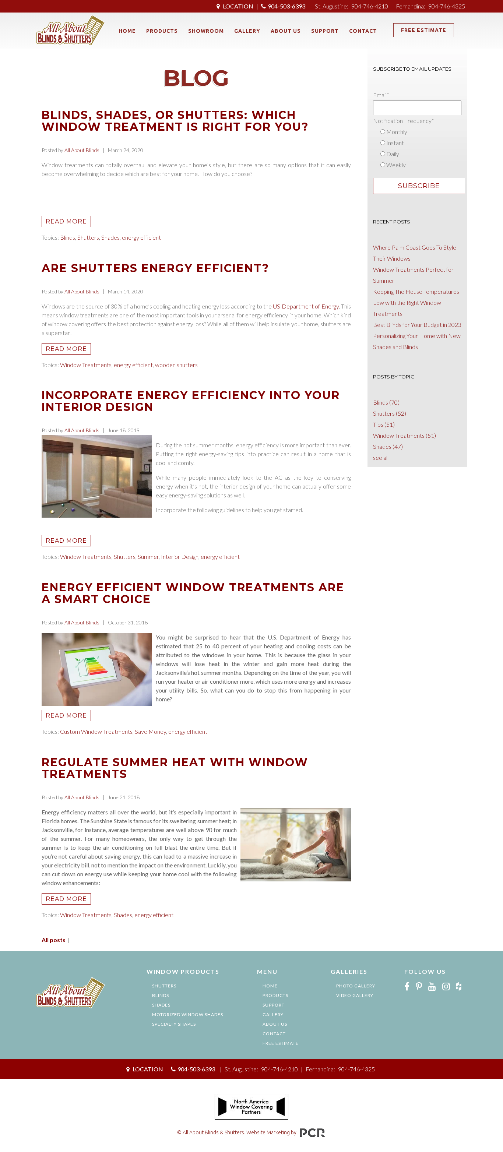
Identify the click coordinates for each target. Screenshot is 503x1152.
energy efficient (141, 237)
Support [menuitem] (325, 31)
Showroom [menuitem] (206, 31)
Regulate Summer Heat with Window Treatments (175, 768)
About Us (275, 1024)
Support (274, 1005)
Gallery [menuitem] (247, 31)
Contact (274, 1033)
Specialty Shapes (174, 1024)
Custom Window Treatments (96, 731)
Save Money (150, 731)
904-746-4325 (446, 6)
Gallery (273, 1014)
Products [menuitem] (162, 31)
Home (270, 986)
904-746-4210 (369, 6)
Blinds (67, 237)
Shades (110, 237)
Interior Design (179, 556)
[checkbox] (420, 148)
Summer (148, 556)
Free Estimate (423, 30)
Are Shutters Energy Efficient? (156, 268)
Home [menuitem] (127, 31)
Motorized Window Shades (187, 1014)
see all (380, 457)
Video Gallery (354, 995)
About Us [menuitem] (286, 31)
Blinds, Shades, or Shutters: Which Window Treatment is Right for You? (175, 121)
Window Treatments (86, 364)
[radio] (420, 131)
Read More (66, 221)
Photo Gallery (355, 986)
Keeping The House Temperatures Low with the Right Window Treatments (416, 302)
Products (275, 995)
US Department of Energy (305, 306)
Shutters (88, 237)
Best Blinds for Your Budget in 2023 (417, 324)
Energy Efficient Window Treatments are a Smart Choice (193, 593)
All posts (54, 939)
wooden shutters (176, 364)
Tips (384, 424)
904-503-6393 (286, 6)
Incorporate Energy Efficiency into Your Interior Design (191, 401)
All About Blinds (81, 150)
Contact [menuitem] (363, 31)
